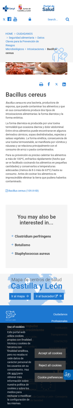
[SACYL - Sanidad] (9, 8)
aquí (14, 373)
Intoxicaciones (35, 49)
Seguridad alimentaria (21, 37)
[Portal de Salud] (48, 7)
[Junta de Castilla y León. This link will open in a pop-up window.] (24, 8)
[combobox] (55, 19)
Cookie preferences (50, 377)
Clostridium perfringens (33, 236)
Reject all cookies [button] (50, 365)
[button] (20, 296)
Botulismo (22, 245)
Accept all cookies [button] (50, 353)
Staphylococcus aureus (32, 254)
